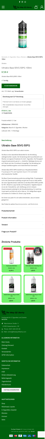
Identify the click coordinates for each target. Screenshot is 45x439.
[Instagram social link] (22, 2)
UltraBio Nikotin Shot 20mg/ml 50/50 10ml (11, 295)
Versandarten (6, 352)
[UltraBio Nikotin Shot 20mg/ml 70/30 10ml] (33, 284)
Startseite (4, 57)
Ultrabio (4, 63)
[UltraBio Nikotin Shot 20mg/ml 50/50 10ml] (11, 284)
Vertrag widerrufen (11, 390)
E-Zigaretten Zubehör (9, 410)
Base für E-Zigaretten (15, 127)
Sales (3, 420)
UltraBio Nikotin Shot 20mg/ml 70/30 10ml (33, 295)
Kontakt (4, 348)
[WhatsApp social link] (25, 2)
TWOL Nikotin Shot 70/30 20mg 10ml (33, 265)
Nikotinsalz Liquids (8, 407)
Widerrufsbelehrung (9, 375)
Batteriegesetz (7, 378)
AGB (3, 372)
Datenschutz (6, 365)
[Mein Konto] (41, 7)
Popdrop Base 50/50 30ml (11, 265)
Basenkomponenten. (21, 204)
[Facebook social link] (19, 2)
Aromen (4, 416)
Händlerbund (6, 385)
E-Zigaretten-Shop (14, 57)
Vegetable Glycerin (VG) (23, 172)
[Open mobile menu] (3, 7)
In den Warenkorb (10, 86)
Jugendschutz (6, 381)
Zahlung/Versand (8, 345)
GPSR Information (8, 355)
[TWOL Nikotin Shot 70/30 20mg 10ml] (33, 255)
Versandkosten (19, 91)
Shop (3, 403)
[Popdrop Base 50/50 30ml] (11, 255)
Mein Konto (6, 342)
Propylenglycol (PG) (7, 172)
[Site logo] (22, 7)
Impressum (5, 368)
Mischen (23, 57)
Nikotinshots (34, 204)
